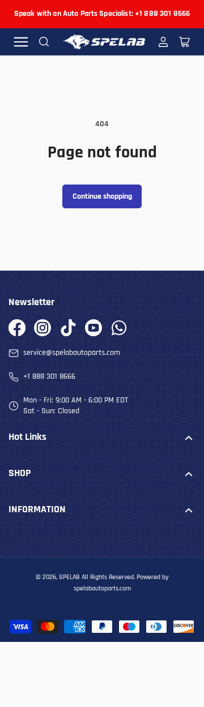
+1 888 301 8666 (49, 376)
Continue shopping (102, 196)
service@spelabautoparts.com (71, 353)
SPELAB (69, 577)
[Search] (44, 41)
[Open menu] (20, 41)
